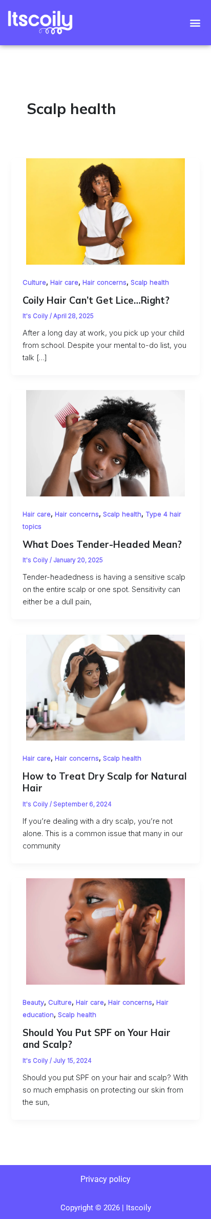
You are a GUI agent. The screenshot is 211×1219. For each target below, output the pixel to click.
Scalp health (150, 282)
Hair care (64, 282)
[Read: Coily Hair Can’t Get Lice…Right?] (105, 211)
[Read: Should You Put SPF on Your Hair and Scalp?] (105, 931)
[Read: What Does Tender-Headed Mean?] (105, 443)
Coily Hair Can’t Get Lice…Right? (96, 300)
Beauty (33, 1002)
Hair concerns (104, 282)
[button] (195, 22)
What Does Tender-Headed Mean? (102, 544)
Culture (34, 282)
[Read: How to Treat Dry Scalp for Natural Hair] (105, 687)
